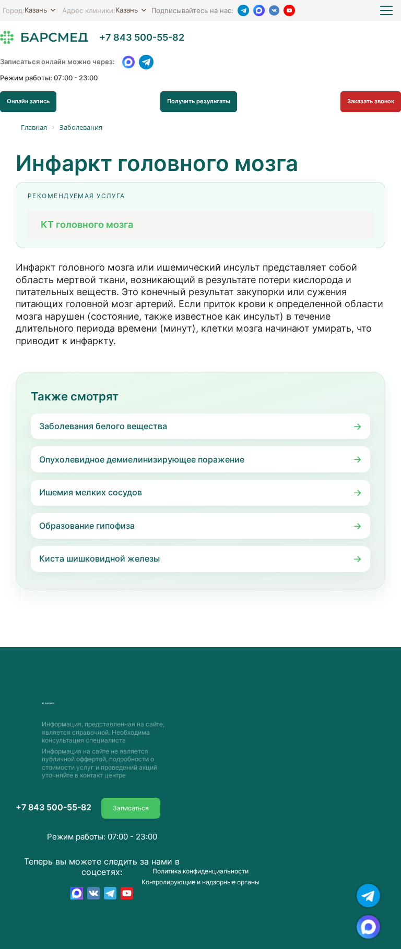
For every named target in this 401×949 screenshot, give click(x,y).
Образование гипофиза (87, 525)
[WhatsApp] (128, 62)
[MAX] (259, 10)
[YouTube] (289, 10)
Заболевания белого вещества (103, 426)
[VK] (274, 10)
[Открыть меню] (386, 10)
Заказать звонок (370, 101)
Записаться (131, 808)
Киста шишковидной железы (99, 558)
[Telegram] (243, 10)
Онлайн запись (28, 101)
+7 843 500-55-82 (141, 37)
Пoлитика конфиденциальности (200, 871)
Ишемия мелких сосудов (90, 492)
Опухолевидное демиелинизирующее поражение (141, 459)
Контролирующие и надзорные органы (200, 882)
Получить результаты (198, 101)
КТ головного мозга (87, 224)
